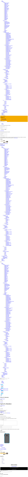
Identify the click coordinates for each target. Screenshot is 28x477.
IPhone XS (6, 11)
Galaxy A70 (7, 56)
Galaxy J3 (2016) (8, 59)
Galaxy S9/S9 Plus (8, 40)
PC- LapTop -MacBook (6, 105)
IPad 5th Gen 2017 (7, 26)
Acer (5, 106)
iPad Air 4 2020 (6, 169)
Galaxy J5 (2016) (8, 324)
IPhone (4, 2)
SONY (4, 82)
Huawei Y (6, 77)
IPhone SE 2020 (6, 270)
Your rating (1, 419)
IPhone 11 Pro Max (7, 8)
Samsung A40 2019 (8, 49)
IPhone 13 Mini (6, 266)
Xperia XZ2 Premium (8, 99)
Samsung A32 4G (8, 196)
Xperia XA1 (7, 353)
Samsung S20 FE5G (8, 36)
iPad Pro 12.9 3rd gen (7, 23)
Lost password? (2, 130)
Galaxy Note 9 (8, 330)
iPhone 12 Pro (6, 268)
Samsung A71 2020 (8, 46)
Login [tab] (2, 123)
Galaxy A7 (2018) (8, 55)
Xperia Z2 (7, 86)
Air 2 (5, 175)
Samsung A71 (7, 309)
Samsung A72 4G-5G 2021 (9, 45)
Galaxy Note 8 (8, 68)
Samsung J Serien (7, 204)
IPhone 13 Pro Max (7, 148)
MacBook (6, 109)
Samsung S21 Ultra (8, 295)
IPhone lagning (5, 111)
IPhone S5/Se (6, 18)
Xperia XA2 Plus (8, 94)
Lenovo (5, 254)
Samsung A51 (7, 311)
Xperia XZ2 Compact (8, 361)
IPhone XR (6, 12)
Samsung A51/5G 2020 (9, 48)
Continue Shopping (4, 119)
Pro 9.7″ (6, 28)
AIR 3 (5, 24)
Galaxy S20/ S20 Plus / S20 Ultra (10, 301)
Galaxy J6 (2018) (8, 63)
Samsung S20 (7, 38)
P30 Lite (7, 338)
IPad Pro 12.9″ (6, 27)
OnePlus (4, 79)
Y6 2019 (7, 78)
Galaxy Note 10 (8, 67)
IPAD (4, 20)
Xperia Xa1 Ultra (8, 91)
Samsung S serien (7, 32)
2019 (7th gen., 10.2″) (7, 25)
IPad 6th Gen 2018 (7, 171)
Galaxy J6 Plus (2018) (8, 326)
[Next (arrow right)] (1, 476)
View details (1, 407)
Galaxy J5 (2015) (8, 61)
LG (3, 100)
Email (1, 427)
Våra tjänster (3, 372)
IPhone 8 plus (6, 276)
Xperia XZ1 (7, 359)
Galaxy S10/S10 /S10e (8, 39)
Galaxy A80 (7, 57)
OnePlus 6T (6, 80)
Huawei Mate (6, 332)
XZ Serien (6, 357)
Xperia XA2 (7, 355)
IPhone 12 (6, 7)
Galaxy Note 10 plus (8, 66)
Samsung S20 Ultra (8, 297)
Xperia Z (7, 347)
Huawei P (6, 72)
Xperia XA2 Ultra (8, 93)
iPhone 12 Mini (6, 152)
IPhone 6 (6, 17)
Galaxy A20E (7, 198)
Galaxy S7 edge (8, 42)
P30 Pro (7, 76)
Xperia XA (7, 89)
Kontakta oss (3, 114)
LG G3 (5, 101)
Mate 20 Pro (7, 334)
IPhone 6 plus (6, 280)
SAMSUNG (4, 177)
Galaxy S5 (7, 44)
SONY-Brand (3, 447)
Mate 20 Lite (7, 71)
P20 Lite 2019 (7, 336)
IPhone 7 (6, 14)
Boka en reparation (5, 256)
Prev (0, 384)
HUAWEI (4, 69)
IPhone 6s (6, 278)
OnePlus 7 (6, 81)
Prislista (3, 1)
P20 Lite (7, 73)
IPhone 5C (6, 19)
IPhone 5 (6, 282)
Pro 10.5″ (6, 173)
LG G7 (5, 104)
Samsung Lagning (5, 374)
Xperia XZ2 (7, 98)
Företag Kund (3, 258)
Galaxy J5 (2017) (8, 62)
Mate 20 (7, 70)
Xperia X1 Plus (8, 92)
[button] (1, 120)
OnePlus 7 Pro (6, 227)
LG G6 (5, 103)
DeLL (5, 107)
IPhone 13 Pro (6, 3)
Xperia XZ (7, 95)
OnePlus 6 (6, 225)
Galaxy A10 (7, 52)
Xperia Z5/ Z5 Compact (9, 88)
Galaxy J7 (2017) (8, 65)
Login (5, 129)
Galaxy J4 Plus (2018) (8, 60)
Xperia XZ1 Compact (8, 97)
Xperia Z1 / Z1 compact (9, 231)
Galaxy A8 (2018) (8, 202)
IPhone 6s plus (6, 16)
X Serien (6, 83)
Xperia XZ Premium (8, 96)
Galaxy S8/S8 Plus (8, 303)
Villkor (2, 376)
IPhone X (6, 274)
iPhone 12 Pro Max (7, 5)
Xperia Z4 (7, 87)
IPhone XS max (6, 10)
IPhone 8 (6, 13)
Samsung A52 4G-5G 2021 (9, 47)
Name (1, 426)
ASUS (5, 252)
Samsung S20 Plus (8, 35)
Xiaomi (4, 250)
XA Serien (6, 351)
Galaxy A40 (7, 53)
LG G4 (5, 102)
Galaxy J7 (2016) (8, 64)
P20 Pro (7, 74)
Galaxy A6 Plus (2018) (8, 200)
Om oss (3, 113)
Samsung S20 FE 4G (8, 37)
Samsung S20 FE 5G (8, 299)
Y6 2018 (7, 223)
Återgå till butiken (6, 474)
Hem (2, 146)
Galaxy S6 (7, 305)
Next (0, 389)
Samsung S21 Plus (8, 179)
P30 (6, 75)
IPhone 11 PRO (6, 9)
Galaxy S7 (7, 41)
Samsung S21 (7, 34)
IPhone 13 (6, 150)
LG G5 (5, 365)
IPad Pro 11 (6, 21)
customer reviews (2, 405)
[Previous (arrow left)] (0, 476)
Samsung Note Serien (7, 328)
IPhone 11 (6, 272)
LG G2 (5, 363)
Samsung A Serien (7, 307)
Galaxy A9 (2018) (8, 320)
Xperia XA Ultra (8, 90)
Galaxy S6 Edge (8, 43)
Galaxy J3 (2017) (8, 322)
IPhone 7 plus (6, 15)
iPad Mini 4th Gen (7, 284)
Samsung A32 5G (8, 50)
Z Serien (6, 84)
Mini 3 (5, 293)
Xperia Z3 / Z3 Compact (9, 349)
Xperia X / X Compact (8, 229)
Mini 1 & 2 (6, 30)
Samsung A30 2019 (8, 51)
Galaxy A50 (7, 54)
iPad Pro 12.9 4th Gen (7, 22)
